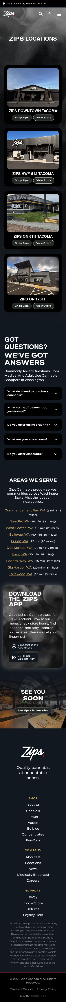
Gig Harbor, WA (20, 567)
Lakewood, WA (20, 574)
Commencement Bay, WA (25, 510)
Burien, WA (19, 541)
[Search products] (40, 14)
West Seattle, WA (20, 528)
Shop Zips (22, 117)
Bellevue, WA (19, 534)
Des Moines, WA (19, 548)
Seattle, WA (19, 521)
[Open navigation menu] (59, 15)
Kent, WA (19, 554)
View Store (43, 117)
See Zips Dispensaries (33, 710)
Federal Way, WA (19, 561)
